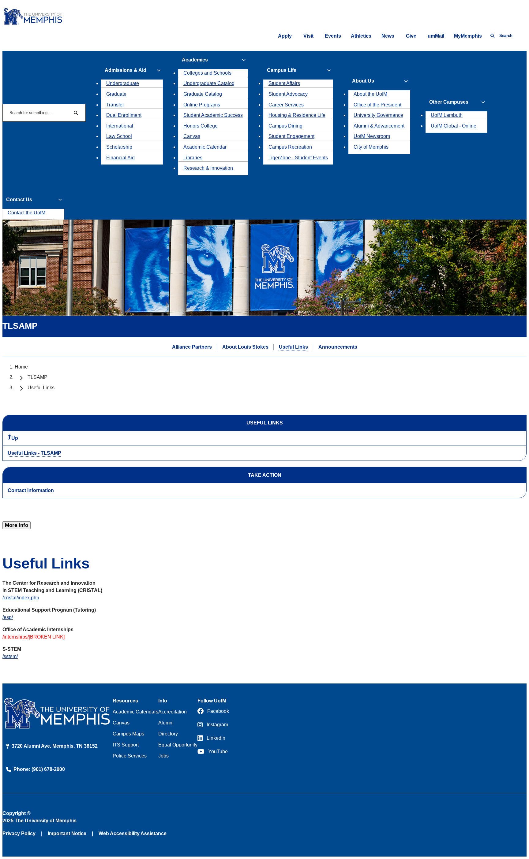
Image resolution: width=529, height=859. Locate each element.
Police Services (130, 755)
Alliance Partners (192, 347)
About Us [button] (363, 80)
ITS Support (126, 744)
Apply (285, 36)
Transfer (115, 104)
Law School (119, 136)
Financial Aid (120, 157)
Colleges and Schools (207, 73)
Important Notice (67, 833)
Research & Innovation (208, 168)
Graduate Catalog (202, 94)
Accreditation (172, 711)
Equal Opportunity (177, 744)
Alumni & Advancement (379, 125)
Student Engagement (291, 136)
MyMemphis (468, 36)
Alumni (166, 722)
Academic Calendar (205, 147)
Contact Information (31, 490)
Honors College (200, 125)
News (387, 36)
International (119, 125)
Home (21, 366)
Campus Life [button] (281, 70)
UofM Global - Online (453, 125)
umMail (436, 36)
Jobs (163, 755)
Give (411, 36)
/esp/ (7, 617)
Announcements (337, 347)
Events (333, 36)
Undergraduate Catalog (208, 83)
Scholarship (119, 147)
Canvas (191, 136)
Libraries (192, 157)
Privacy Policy (19, 833)
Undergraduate (122, 83)
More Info (16, 525)
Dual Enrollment (123, 115)
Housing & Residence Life (296, 115)
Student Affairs (284, 83)
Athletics (361, 36)
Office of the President (377, 104)
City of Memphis (371, 147)
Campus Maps (128, 733)
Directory (168, 733)
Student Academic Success (213, 115)
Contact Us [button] (19, 199)
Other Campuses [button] (448, 102)
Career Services (286, 104)
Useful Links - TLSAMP (34, 453)
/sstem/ (10, 656)
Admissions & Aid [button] (125, 70)
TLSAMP (37, 377)
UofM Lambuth (447, 115)
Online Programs (201, 104)
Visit (308, 36)
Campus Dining (285, 125)
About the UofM (370, 94)
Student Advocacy (288, 94)
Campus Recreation (290, 147)
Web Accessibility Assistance (133, 833)
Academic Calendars (135, 711)
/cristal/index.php (20, 597)
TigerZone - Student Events (298, 157)
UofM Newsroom (372, 136)
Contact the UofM (26, 212)
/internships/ (15, 636)
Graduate (116, 94)
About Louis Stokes (245, 347)
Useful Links (293, 347)
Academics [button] (195, 59)
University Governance (378, 115)
